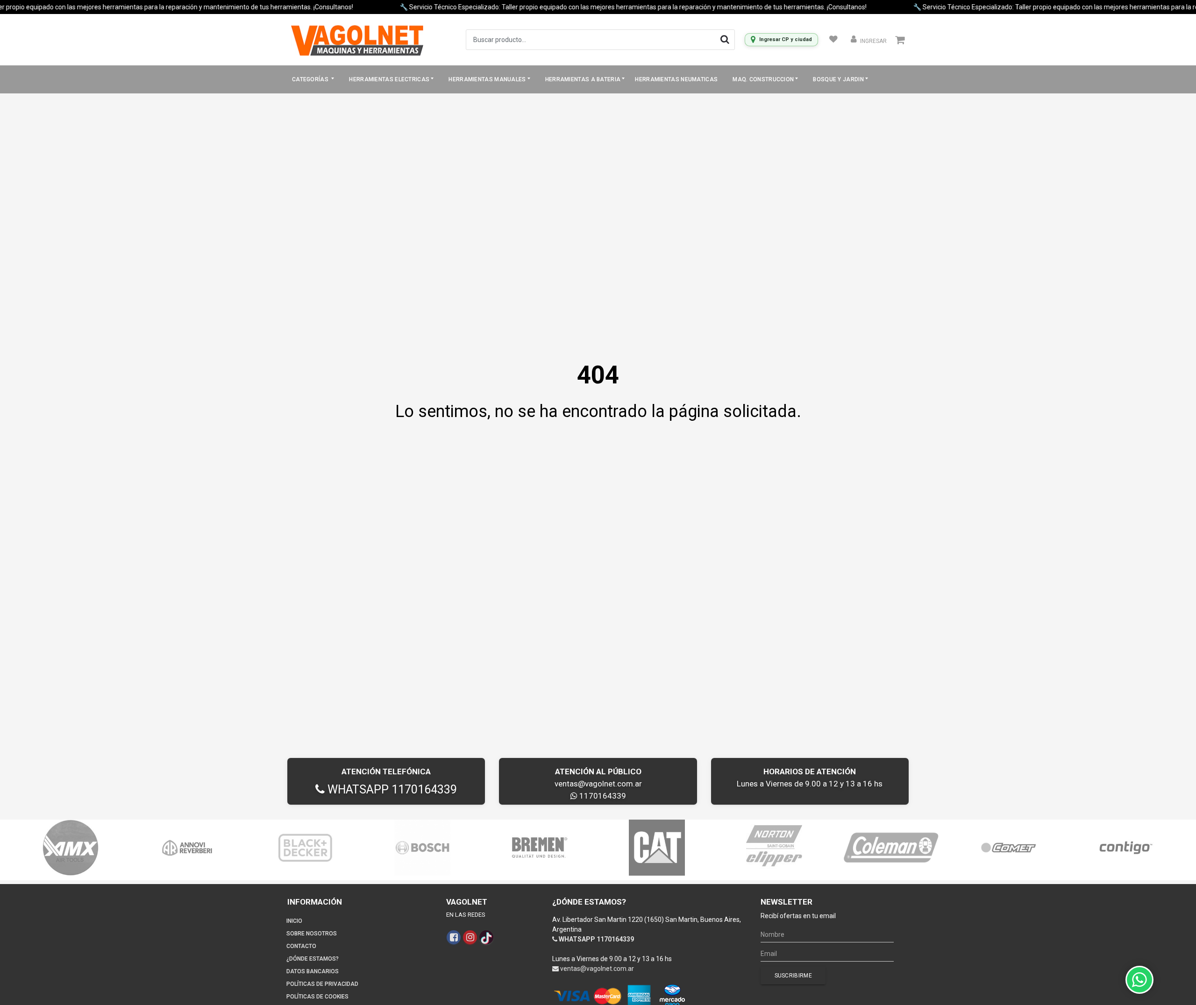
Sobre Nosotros (311, 933)
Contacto (301, 946)
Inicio (294, 921)
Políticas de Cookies (317, 996)
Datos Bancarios (312, 971)
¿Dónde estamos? (312, 958)
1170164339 (601, 795)
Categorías (311, 79)
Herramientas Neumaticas (676, 79)
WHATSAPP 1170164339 (391, 789)
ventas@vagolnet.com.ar (598, 783)
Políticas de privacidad (322, 984)
